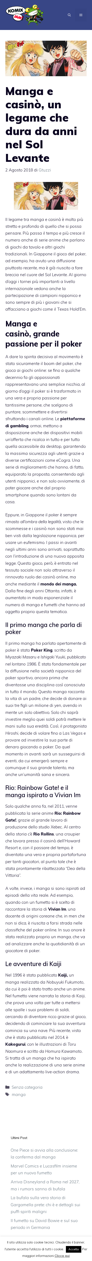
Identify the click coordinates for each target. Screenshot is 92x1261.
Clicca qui (62, 1256)
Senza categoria (27, 1087)
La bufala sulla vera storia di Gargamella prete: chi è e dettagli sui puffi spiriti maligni (45, 1204)
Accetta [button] (73, 1249)
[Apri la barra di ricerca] (69, 15)
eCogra (63, 460)
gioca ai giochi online (25, 370)
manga (19, 1094)
